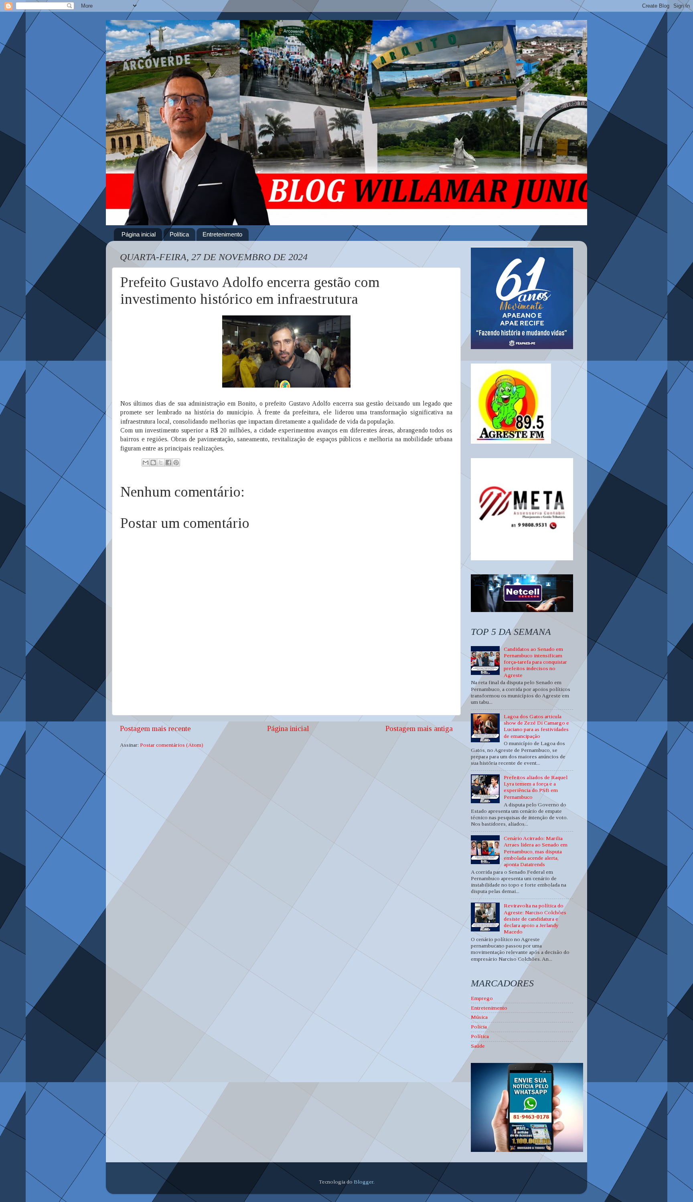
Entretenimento (222, 234)
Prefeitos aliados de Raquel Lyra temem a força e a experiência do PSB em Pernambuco (535, 787)
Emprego (482, 998)
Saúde (478, 1046)
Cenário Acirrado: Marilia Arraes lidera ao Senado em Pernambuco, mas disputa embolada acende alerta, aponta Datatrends (535, 851)
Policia (479, 1027)
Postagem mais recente (155, 728)
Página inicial (139, 234)
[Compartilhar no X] (161, 463)
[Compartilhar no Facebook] (168, 463)
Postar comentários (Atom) (171, 745)
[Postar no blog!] (153, 463)
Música (479, 1017)
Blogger (363, 1182)
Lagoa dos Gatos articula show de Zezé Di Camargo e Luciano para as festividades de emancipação (536, 726)
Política (179, 234)
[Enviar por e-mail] (146, 463)
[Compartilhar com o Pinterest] (176, 463)
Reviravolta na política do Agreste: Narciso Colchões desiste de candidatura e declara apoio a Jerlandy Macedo (535, 919)
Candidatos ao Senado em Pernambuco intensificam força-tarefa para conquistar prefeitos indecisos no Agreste (535, 662)
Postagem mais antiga (419, 728)
